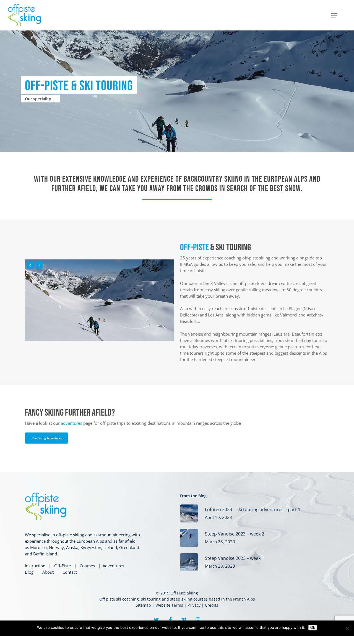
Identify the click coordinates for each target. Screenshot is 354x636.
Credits (211, 605)
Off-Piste (62, 565)
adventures (71, 423)
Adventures (113, 565)
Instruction (35, 565)
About (48, 572)
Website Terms (169, 605)
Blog (29, 572)
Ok (312, 627)
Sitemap (143, 605)
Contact (70, 572)
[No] (347, 628)
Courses (87, 565)
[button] (334, 15)
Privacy (194, 605)
